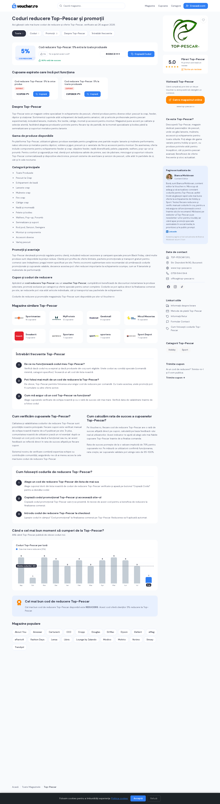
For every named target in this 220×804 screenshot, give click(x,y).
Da (44, 54)
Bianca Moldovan (184, 175)
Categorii (176, 5)
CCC (69, 632)
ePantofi (19, 639)
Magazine (150, 5)
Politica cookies (119, 798)
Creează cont (197, 5)
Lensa (54, 639)
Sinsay (150, 639)
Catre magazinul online (187, 99)
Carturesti (54, 632)
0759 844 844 (179, 273)
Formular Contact (180, 321)
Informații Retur (179, 316)
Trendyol (19, 647)
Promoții (51, 33)
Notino (136, 639)
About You (20, 632)
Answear (37, 632)
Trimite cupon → (175, 377)
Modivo (107, 639)
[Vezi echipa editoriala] (169, 177)
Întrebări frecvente (102, 33)
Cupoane (163, 5)
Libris (67, 639)
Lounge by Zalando (86, 639)
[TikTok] (182, 286)
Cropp (81, 632)
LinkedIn (173, 231)
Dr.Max (110, 632)
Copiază (43, 94)
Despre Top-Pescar (74, 33)
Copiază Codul (143, 54)
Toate (19, 33)
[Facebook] (168, 286)
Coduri (34, 33)
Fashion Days (37, 639)
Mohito (122, 639)
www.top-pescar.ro (181, 267)
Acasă (15, 786)
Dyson (124, 632)
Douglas (96, 632)
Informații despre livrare (183, 305)
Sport (185, 349)
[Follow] (203, 20)
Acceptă (138, 798)
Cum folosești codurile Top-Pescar (186, 328)
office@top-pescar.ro (182, 278)
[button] (113, 54)
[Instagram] (175, 286)
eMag (151, 632)
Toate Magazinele (31, 786)
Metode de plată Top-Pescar (186, 310)
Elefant (138, 632)
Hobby (172, 349)
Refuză (153, 798)
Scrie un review (192, 69)
